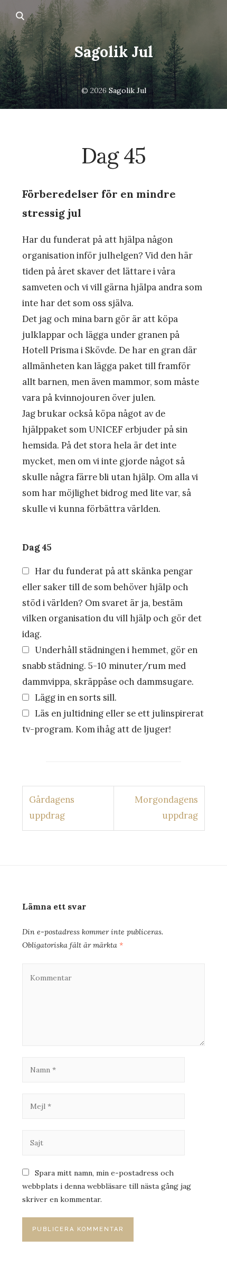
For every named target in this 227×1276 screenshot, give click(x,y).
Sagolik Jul (113, 51)
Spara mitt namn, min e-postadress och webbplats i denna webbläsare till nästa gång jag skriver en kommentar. (106, 1186)
